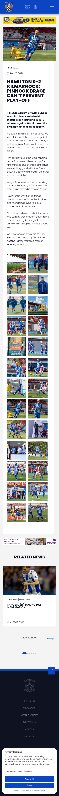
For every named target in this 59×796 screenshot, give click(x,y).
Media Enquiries (29, 715)
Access (29, 729)
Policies (29, 736)
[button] (50, 638)
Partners (29, 701)
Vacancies (29, 708)
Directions (29, 722)
